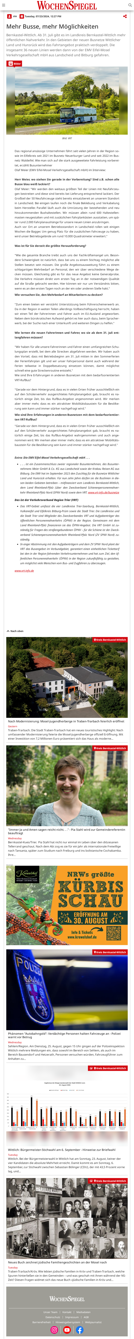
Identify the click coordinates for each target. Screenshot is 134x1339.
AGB (86, 1317)
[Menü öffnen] (3, 5)
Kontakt (66, 1312)
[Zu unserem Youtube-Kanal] (67, 1329)
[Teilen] (125, 16)
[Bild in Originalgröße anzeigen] (67, 101)
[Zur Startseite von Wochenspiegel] (67, 5)
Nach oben (16, 631)
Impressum (72, 1317)
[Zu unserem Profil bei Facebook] (80, 1329)
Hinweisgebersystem (68, 1322)
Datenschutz (53, 1317)
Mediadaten (83, 1312)
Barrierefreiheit (41, 1322)
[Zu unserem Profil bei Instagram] (54, 1329)
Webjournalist (93, 1322)
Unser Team (50, 1312)
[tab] (14, 63)
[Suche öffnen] (130, 5)
